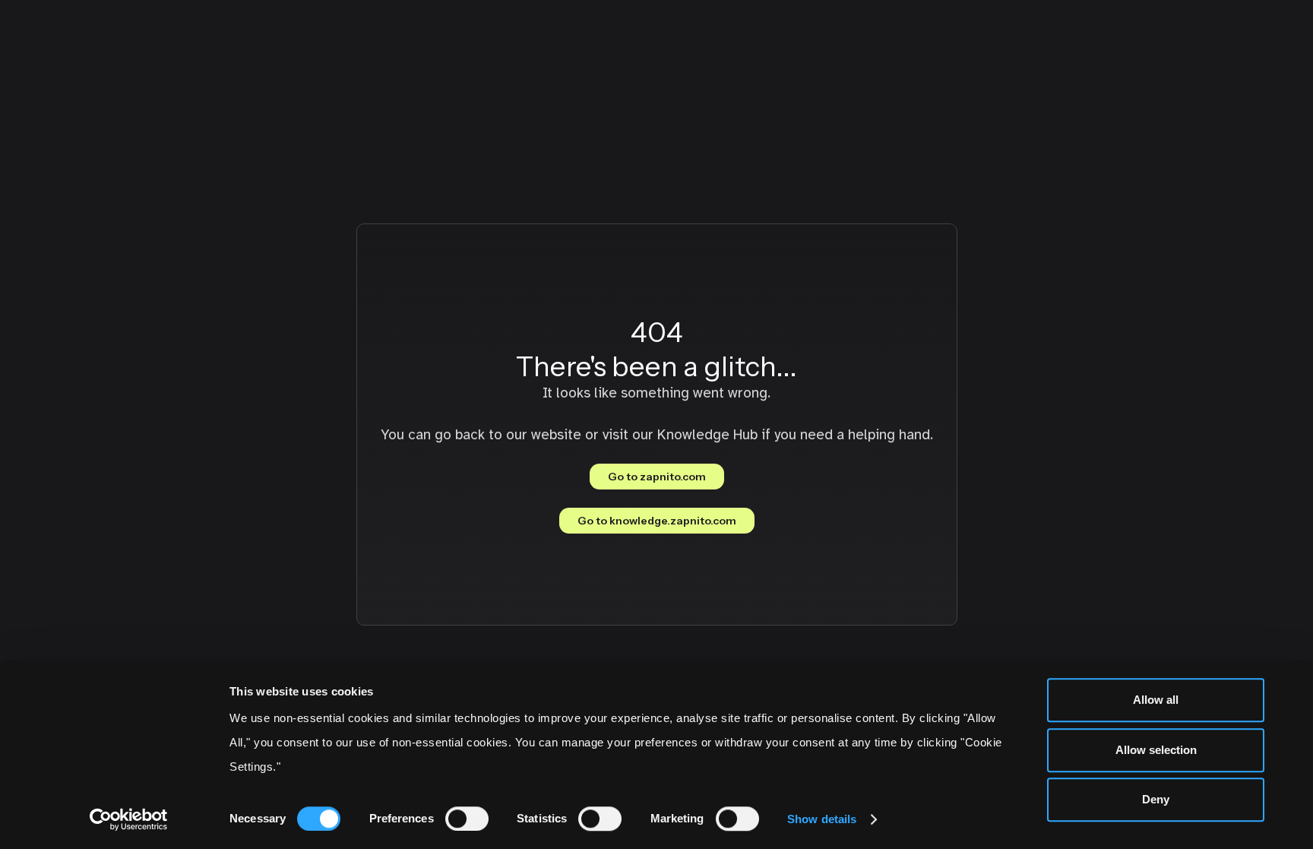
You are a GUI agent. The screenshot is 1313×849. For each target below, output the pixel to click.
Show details (821, 819)
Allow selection (1156, 749)
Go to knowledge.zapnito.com (656, 520)
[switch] (467, 818)
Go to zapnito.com (657, 476)
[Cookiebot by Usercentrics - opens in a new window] (128, 819)
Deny (1155, 799)
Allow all (1156, 699)
